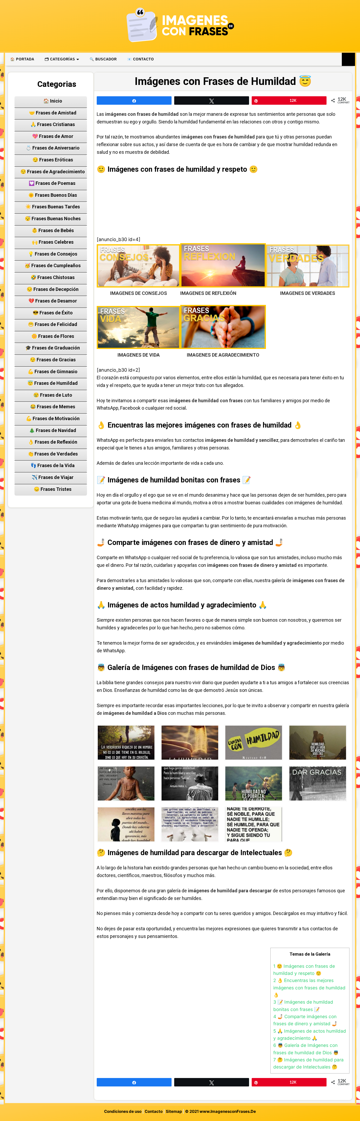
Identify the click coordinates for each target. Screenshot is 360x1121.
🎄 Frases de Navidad (52, 430)
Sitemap (174, 1111)
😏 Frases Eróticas (52, 159)
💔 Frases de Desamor (52, 301)
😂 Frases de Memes (52, 406)
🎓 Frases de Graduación (52, 348)
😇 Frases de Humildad (52, 383)
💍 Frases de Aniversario (53, 148)
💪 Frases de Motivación (53, 418)
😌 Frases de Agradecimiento (52, 171)
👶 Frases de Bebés (53, 230)
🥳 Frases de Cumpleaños (53, 265)
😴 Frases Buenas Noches (53, 218)
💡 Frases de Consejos (52, 254)
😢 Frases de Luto (52, 395)
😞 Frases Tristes (52, 489)
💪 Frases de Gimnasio (52, 371)
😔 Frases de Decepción (53, 289)
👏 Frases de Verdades (53, 454)
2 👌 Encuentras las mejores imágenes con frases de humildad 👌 (309, 988)
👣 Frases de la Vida (53, 465)
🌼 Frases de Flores (52, 336)
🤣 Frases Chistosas (53, 277)
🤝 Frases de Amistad (52, 113)
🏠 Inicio (52, 101)
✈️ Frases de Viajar (53, 477)
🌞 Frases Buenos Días (52, 195)
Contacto (154, 1111)
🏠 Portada (22, 59)
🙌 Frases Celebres (53, 242)
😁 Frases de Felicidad (52, 324)
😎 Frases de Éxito (53, 312)
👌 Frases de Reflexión (52, 442)
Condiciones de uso (123, 1111)
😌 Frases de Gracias (53, 359)
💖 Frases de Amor (52, 136)
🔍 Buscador (103, 59)
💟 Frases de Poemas (52, 183)
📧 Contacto (140, 59)
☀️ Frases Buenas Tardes (52, 206)
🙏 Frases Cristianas (52, 124)
